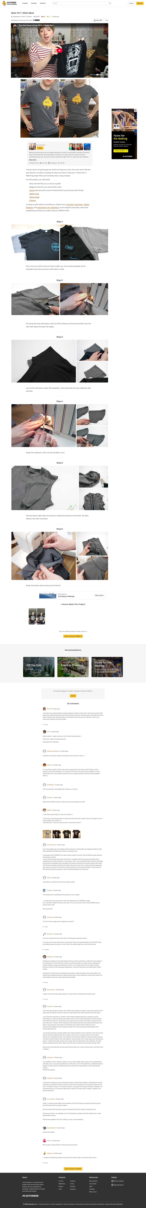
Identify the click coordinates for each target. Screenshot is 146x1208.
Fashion (29, 16)
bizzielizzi (50, 1078)
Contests (34, 3)
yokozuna (50, 1153)
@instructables (119, 1181)
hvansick (50, 1006)
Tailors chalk (34, 197)
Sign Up (139, 3)
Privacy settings (69, 1204)
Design (61, 1186)
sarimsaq (50, 917)
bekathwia (16, 16)
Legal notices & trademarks (114, 1204)
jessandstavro (51, 1128)
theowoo (49, 797)
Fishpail (49, 890)
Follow (40, 148)
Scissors (32, 200)
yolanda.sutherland (53, 751)
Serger (32, 190)
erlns (48, 732)
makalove (50, 957)
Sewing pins (34, 194)
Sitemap (92, 1189)
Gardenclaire (51, 990)
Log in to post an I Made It (73, 636)
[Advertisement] (124, 134)
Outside (72, 1186)
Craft (23, 16)
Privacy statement (56, 1204)
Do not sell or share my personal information (90, 1204)
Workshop (62, 1184)
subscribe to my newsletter (48, 207)
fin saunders (51, 1099)
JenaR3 (49, 709)
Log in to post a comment (73, 1169)
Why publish (93, 1181)
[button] (106, 20)
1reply (46, 724)
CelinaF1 (49, 765)
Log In (131, 3)
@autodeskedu (119, 1185)
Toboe (49, 878)
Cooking (72, 1181)
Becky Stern (35, 163)
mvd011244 (50, 785)
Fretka (49, 810)
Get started (92, 1184)
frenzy (49, 1140)
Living (72, 1184)
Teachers (43, 3)
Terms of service (44, 1204)
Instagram (53, 163)
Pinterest (29, 207)
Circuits (61, 1181)
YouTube (44, 163)
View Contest (99, 595)
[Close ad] (135, 110)
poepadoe (50, 1057)
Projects (25, 3)
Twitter (62, 163)
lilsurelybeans (51, 845)
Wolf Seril (50, 934)
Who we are (93, 1192)
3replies (46, 949)
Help (90, 1186)
